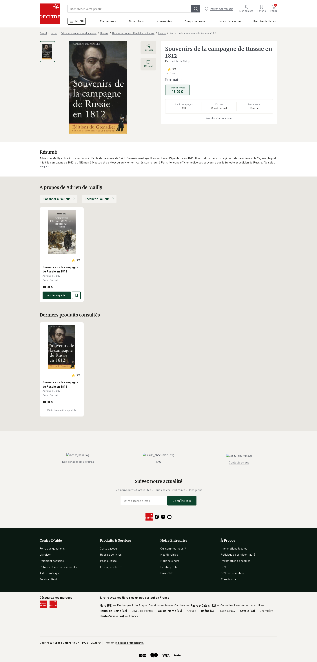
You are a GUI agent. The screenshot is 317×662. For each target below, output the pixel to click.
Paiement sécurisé (52, 561)
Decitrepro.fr (168, 567)
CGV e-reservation (232, 573)
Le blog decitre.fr (111, 567)
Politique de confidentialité (238, 554)
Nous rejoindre (169, 561)
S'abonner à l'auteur (56, 199)
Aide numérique (50, 573)
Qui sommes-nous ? (173, 548)
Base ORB (166, 573)
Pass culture (108, 561)
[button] (158, 160)
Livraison (45, 554)
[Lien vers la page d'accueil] (50, 13)
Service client (48, 579)
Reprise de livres (111, 554)
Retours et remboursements (58, 567)
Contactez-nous (239, 462)
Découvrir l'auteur (97, 199)
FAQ (158, 461)
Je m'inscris (182, 501)
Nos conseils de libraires (78, 461)
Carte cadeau (108, 548)
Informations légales (234, 548)
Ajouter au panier (56, 295)
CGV (223, 567)
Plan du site (228, 579)
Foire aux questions (52, 548)
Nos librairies (169, 554)
